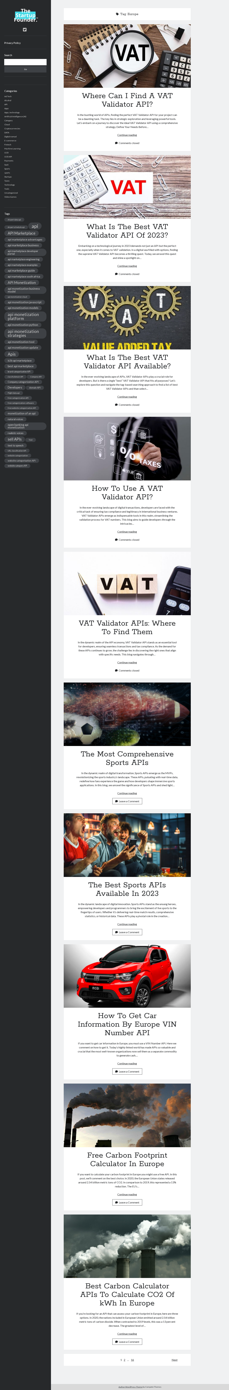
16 (132, 1359)
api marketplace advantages (25, 239)
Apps (6, 108)
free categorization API (18, 398)
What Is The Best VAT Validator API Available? (127, 317)
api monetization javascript (25, 302)
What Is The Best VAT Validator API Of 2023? (127, 187)
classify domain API (15, 377)
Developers (15, 387)
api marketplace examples (23, 264)
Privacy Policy (12, 42)
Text (31, 440)
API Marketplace (21, 233)
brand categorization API (19, 371)
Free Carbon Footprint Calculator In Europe (127, 1115)
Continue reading (127, 134)
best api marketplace (21, 366)
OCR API (8, 156)
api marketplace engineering (24, 259)
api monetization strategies (23, 333)
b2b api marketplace (20, 360)
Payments (8, 160)
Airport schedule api (16, 227)
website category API (17, 466)
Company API (36, 377)
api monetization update (23, 347)
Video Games (10, 197)
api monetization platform (23, 316)
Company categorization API (23, 381)
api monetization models (23, 308)
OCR (6, 152)
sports (7, 172)
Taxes (7, 181)
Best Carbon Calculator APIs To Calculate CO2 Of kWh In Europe (127, 1246)
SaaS (6, 164)
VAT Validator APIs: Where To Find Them (127, 583)
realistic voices (15, 433)
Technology (9, 185)
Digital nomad (10, 136)
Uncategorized (11, 193)
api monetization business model (24, 290)
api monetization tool (21, 342)
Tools (6, 189)
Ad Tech (8, 96)
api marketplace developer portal (23, 252)
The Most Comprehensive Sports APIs (127, 714)
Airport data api (14, 220)
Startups (8, 176)
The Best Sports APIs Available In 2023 (127, 845)
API (5, 104)
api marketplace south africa (24, 276)
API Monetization (22, 282)
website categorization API (22, 460)
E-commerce (10, 140)
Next (175, 1359)
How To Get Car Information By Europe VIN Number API (127, 976)
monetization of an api (22, 413)
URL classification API (17, 451)
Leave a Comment (129, 801)
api (35, 226)
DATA (6, 132)
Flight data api (14, 393)
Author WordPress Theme (130, 1387)
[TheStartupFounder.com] (25, 21)
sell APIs (15, 439)
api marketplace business (23, 245)
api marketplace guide (21, 270)
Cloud (7, 124)
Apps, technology (12, 112)
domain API (35, 387)
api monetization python (23, 325)
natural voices (15, 419)
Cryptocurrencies (12, 128)
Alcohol (7, 100)
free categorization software (21, 403)
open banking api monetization (18, 426)
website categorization (18, 455)
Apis (12, 354)
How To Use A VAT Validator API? (127, 448)
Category (8, 120)
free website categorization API (22, 408)
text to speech (15, 445)
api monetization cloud (17, 297)
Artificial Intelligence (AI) (15, 116)
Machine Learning (12, 148)
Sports (7, 168)
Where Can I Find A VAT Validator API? (127, 56)
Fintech (7, 144)
